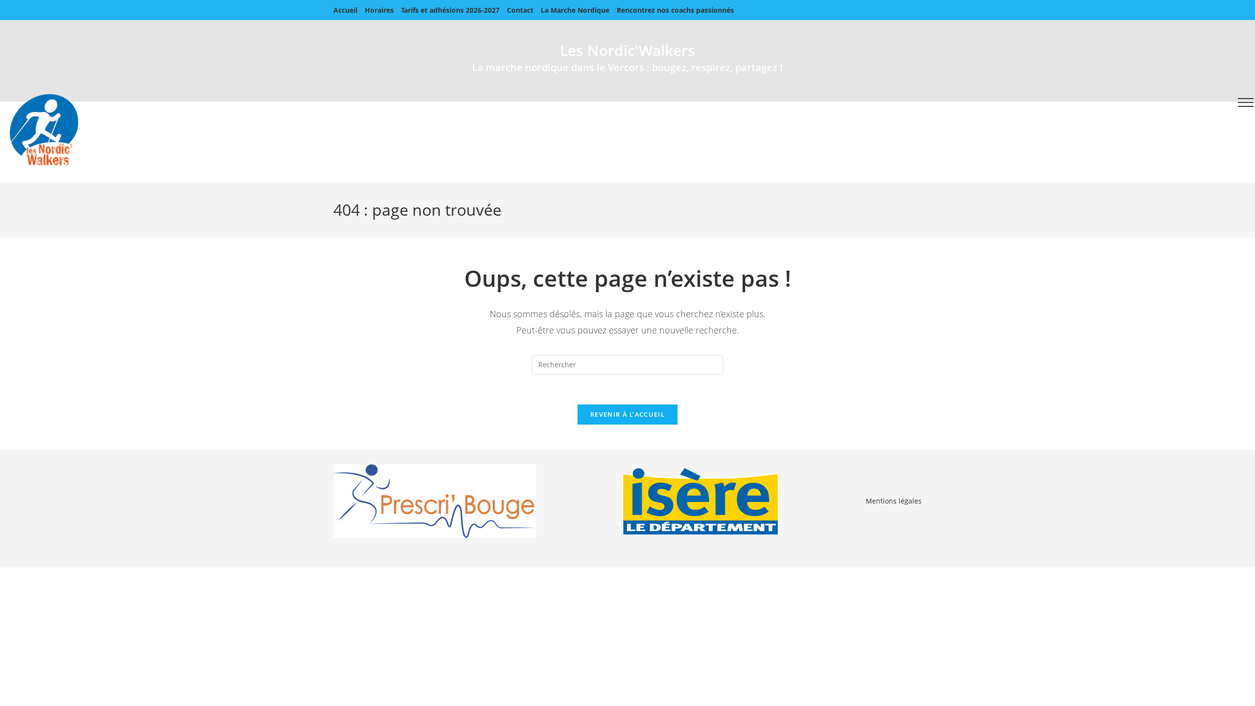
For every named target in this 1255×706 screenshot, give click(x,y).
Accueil (345, 10)
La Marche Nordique (575, 10)
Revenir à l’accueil (627, 414)
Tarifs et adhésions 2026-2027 (450, 10)
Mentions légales (894, 500)
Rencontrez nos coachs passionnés (675, 10)
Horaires (379, 10)
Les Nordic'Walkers (627, 50)
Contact (520, 10)
